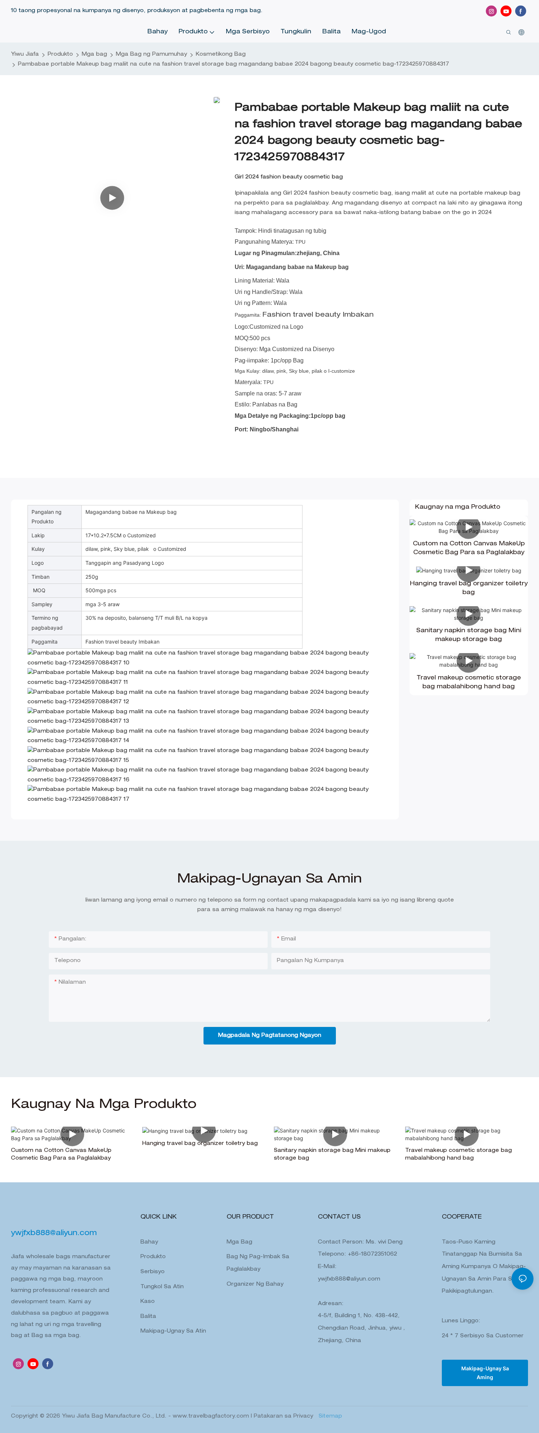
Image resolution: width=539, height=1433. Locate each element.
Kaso (147, 1301)
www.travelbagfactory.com (212, 1416)
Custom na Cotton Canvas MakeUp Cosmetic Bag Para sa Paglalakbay (469, 548)
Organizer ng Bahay (255, 1284)
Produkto (60, 54)
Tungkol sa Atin (162, 1287)
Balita (148, 1316)
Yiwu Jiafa (25, 54)
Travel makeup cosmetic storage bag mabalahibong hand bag (469, 682)
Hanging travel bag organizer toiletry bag (469, 588)
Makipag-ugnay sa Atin (173, 1331)
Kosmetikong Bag (221, 54)
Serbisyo (152, 1272)
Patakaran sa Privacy (284, 1416)
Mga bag (94, 54)
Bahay (149, 1242)
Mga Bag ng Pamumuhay (151, 54)
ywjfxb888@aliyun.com (349, 1279)
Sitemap (329, 1416)
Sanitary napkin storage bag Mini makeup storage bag (468, 635)
